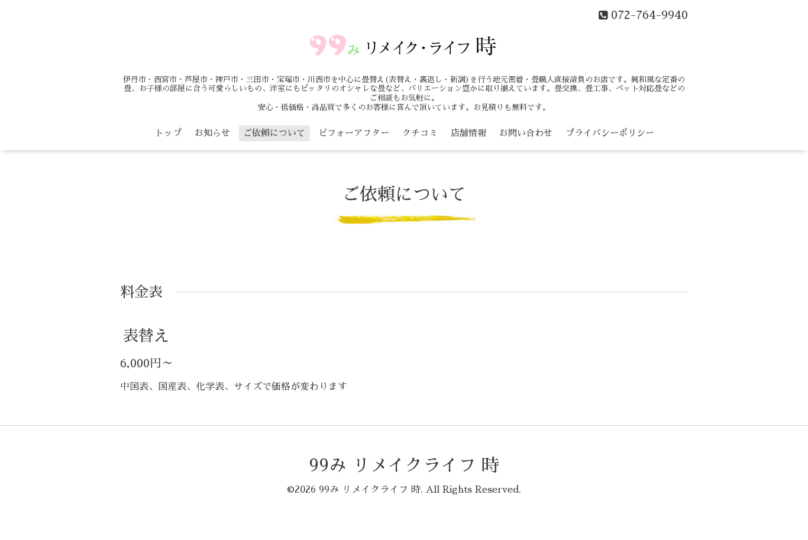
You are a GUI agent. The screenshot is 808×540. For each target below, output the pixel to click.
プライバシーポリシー (609, 132)
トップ (168, 132)
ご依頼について (274, 132)
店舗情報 (468, 132)
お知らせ (212, 132)
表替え (146, 336)
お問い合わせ (525, 132)
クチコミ (420, 132)
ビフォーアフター (353, 132)
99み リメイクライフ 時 (404, 465)
